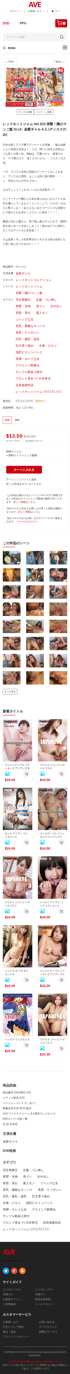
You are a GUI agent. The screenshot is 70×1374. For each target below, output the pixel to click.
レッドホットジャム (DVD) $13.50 (39, 391)
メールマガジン (44, 1304)
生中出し (56, 306)
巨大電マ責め (25, 345)
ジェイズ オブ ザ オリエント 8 (16, 972)
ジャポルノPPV (44, 1289)
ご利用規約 (9, 1304)
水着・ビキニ (48, 345)
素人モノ (42, 313)
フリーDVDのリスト (27, 521)
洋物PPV (40, 1294)
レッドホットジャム (29, 286)
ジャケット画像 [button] (44, 111)
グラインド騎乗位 (28, 365)
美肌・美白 (23, 313)
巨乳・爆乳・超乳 (28, 339)
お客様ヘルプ (35, 11)
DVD (6, 23)
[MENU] (65, 47)
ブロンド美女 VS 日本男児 (33, 378)
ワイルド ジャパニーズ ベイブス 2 (52, 1041)
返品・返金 (9, 1331)
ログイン (14, 11)
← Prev (10, 61)
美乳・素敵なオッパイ (31, 326)
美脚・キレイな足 (28, 359)
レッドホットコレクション (34, 280)
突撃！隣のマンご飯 (29, 293)
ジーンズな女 (25, 319)
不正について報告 (13, 1327)
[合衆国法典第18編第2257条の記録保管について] (35, 1361)
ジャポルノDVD (12, 1289)
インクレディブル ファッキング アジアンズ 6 (52, 972)
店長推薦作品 (25, 385)
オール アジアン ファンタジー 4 (16, 835)
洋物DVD (8, 1294)
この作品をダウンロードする (25, 484)
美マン (40, 306)
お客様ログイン (12, 1299)
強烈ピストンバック (29, 352)
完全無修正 (23, 299)
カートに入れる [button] (24, 469)
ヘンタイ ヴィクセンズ (17, 1039)
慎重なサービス (48, 1331)
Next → (60, 61)
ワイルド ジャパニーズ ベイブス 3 (17, 904)
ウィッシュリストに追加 (23, 479)
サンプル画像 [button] (25, 111)
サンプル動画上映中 (29, 372)
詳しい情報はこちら (24, 502)
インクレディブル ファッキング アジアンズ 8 (17, 766)
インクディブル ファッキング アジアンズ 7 (52, 835)
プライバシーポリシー (16, 1336)
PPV (23, 23)
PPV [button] (17, 420)
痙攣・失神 (23, 306)
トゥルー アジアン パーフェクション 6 (51, 904)
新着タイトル (13, 711)
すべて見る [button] (10, 691)
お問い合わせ (47, 1322)
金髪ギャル (23, 273)
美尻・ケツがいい (28, 332)
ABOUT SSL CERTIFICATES (12, 1260)
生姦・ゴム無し (46, 299)
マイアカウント (48, 1327)
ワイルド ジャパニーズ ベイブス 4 (52, 766)
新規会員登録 (43, 1299)
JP (56, 11)
